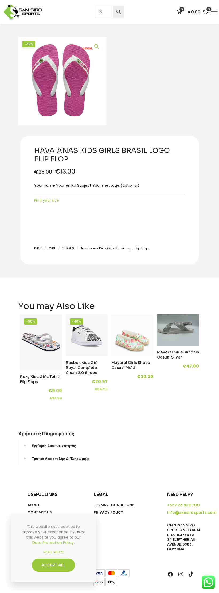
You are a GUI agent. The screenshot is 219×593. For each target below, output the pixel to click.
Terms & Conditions (114, 505)
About (34, 505)
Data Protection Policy (53, 542)
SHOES (68, 248)
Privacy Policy (108, 512)
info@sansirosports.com (191, 512)
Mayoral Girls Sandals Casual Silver (178, 355)
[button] (97, 46)
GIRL (52, 248)
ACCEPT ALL (53, 565)
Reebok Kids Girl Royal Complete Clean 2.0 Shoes (81, 367)
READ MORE (53, 552)
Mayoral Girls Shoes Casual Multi (130, 365)
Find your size (46, 200)
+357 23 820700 (183, 505)
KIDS (38, 248)
